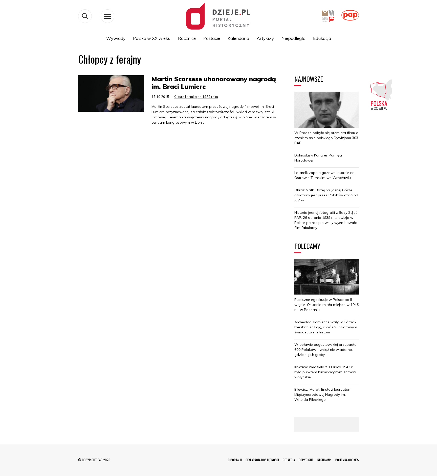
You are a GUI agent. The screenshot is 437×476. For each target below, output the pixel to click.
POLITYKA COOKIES (347, 459)
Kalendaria (238, 38)
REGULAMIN (324, 459)
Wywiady (115, 38)
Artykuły (265, 38)
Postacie (211, 38)
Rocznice (187, 38)
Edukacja (322, 38)
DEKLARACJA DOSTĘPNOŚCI (262, 459)
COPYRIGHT (306, 459)
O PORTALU (235, 459)
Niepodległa (293, 38)
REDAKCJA (289, 459)
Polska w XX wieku (151, 38)
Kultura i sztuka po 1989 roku (196, 97)
